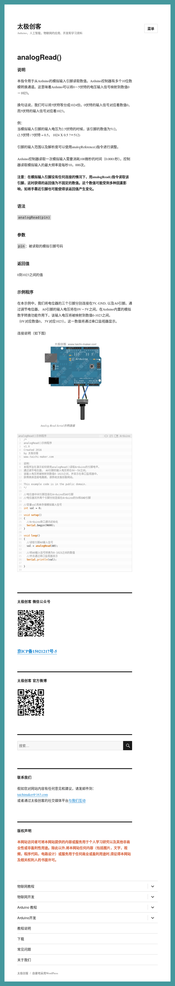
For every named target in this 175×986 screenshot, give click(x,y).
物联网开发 (25, 896)
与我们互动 (77, 800)
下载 (20, 938)
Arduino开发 (26, 917)
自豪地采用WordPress (45, 973)
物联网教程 (25, 886)
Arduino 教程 (27, 907)
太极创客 (29, 26)
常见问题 (24, 949)
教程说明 (24, 928)
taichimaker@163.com (32, 794)
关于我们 (24, 959)
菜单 (151, 28)
